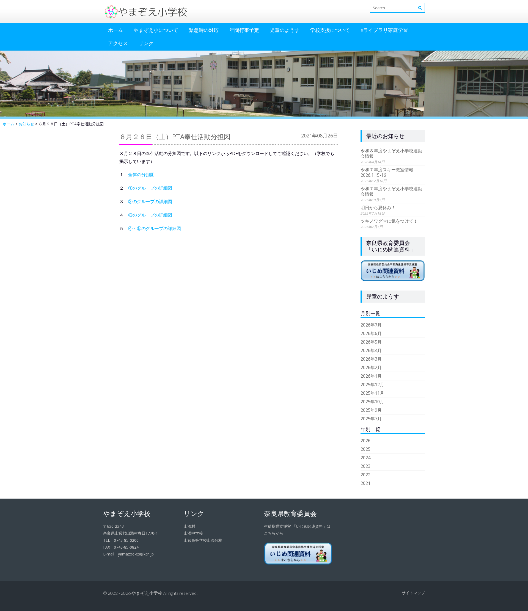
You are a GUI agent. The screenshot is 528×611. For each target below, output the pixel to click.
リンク (146, 43)
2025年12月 (372, 384)
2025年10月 (372, 402)
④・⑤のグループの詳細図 (154, 228)
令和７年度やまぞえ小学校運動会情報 (391, 191)
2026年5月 (371, 342)
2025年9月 (371, 410)
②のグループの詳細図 (150, 201)
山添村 (189, 526)
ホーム (115, 30)
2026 (365, 441)
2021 (365, 483)
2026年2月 (371, 367)
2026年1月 (371, 376)
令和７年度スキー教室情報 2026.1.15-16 (389, 172)
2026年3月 (371, 359)
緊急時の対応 (204, 30)
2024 (365, 458)
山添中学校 (193, 533)
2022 (365, 475)
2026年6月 (371, 333)
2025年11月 (372, 393)
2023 (365, 466)
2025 (365, 449)
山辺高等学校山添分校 (203, 540)
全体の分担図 (141, 175)
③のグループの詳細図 (150, 215)
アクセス (118, 43)
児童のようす (284, 30)
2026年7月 (371, 325)
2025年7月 (371, 419)
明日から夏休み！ (378, 207)
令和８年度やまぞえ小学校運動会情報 (391, 153)
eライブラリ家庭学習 (384, 30)
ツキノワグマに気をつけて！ (389, 221)
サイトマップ (413, 592)
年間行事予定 (244, 30)
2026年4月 (371, 350)
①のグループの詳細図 (150, 188)
